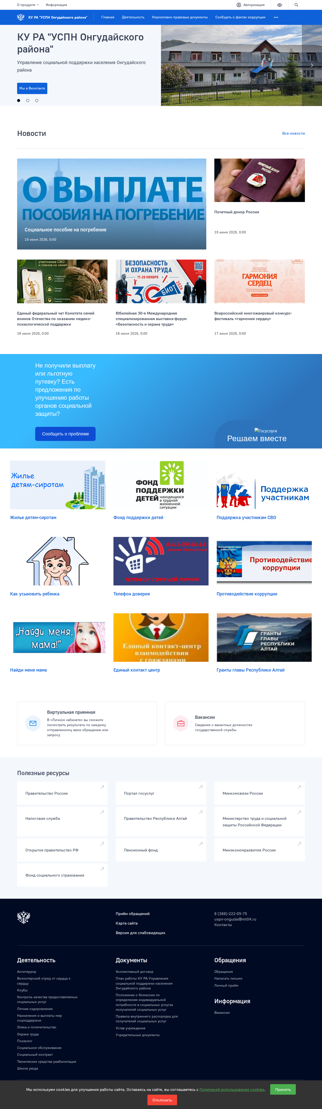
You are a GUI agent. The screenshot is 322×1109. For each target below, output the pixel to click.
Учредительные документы (138, 1035)
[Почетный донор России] (259, 180)
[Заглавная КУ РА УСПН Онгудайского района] (161, 65)
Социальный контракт (35, 1054)
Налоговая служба (42, 818)
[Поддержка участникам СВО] (264, 485)
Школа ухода (27, 1068)
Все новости (293, 133)
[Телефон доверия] (161, 561)
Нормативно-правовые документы (180, 17)
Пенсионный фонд (141, 849)
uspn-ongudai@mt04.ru (235, 919)
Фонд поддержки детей (138, 517)
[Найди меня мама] (57, 637)
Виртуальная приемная (71, 712)
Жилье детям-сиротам (33, 517)
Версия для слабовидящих (140, 932)
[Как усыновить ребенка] (57, 561)
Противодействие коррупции (247, 593)
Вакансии (205, 717)
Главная (107, 17)
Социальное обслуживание (39, 1047)
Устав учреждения (130, 1028)
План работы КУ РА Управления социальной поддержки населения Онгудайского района (144, 983)
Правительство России (46, 793)
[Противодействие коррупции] (264, 561)
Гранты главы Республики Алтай (251, 670)
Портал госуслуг (139, 793)
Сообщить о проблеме (65, 433)
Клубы (22, 990)
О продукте (26, 5)
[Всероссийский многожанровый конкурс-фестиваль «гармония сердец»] (259, 281)
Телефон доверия (131, 593)
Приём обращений (133, 913)
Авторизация (254, 5)
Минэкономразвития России (249, 849)
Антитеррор (26, 971)
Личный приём (226, 985)
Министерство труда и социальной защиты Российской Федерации (255, 821)
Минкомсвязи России (243, 793)
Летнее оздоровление (35, 1008)
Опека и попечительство (36, 1027)
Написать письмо (228, 978)
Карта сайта (127, 923)
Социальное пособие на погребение (65, 229)
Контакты (223, 924)
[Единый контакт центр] (161, 637)
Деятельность (133, 17)
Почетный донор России (236, 211)
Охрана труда (28, 1034)
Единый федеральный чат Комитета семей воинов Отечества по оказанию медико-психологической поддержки (55, 319)
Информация (56, 5)
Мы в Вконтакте (32, 88)
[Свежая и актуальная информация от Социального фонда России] (27, 100)
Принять (283, 1089)
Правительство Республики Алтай (155, 818)
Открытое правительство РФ (51, 849)
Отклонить (162, 1099)
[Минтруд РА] (36, 100)
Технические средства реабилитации (46, 1061)
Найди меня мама (28, 670)
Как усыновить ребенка (34, 593)
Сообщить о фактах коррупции (240, 17)
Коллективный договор (134, 971)
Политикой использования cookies (231, 1089)
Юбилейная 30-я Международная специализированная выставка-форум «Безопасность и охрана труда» (151, 319)
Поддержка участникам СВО (246, 517)
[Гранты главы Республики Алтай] (264, 637)
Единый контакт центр (136, 670)
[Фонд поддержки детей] (161, 485)
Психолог (24, 1041)
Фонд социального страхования (54, 875)
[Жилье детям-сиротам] (57, 485)
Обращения (223, 971)
